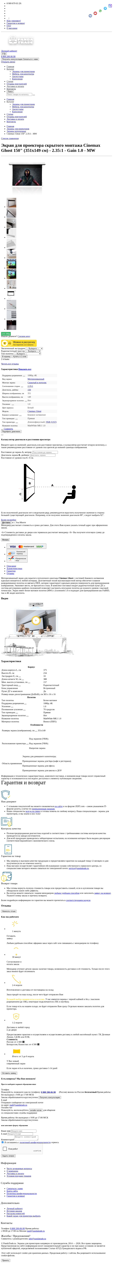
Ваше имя (5, 1131)
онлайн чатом (35, 1110)
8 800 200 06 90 (8, 56)
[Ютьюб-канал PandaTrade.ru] (95, 13)
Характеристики (14, 568)
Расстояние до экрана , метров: (16, 452)
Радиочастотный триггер (13, 351)
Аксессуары (17, 76)
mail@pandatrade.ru (18, 1105)
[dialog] (56, 477)
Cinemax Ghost (34, 411)
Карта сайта (12, 1191)
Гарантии (11, 571)
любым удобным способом (66, 893)
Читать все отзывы (10, 364)
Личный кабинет (15, 1208)
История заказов (14, 1211)
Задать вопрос (8, 1156)
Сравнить (8, 429)
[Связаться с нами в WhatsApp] (100, 11)
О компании (12, 1171)
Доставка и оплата (15, 86)
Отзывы (10, 573)
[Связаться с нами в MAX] (110, 6)
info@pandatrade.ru (37, 1239)
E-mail (4, 1134)
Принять (5, 1260)
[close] (2, 434)
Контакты (11, 89)
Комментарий (7, 1139)
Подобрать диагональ (11, 431)
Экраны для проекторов (23, 71)
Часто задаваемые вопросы (19, 1168)
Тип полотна (7, 353)
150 (29, 390)
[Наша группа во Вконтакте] (90, 15)
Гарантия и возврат (16, 23)
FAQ (9, 26)
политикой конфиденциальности (35, 1142)
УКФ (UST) (51, 422)
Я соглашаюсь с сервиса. (31, 1142)
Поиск (10, 92)
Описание (11, 566)
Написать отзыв (8, 911)
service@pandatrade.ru (79, 868)
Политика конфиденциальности (22, 1193)
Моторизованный (36, 379)
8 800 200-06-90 (48, 1092)
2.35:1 (30, 386)
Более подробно (8, 520)
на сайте (59, 806)
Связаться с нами (15, 1188)
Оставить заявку (9, 1073)
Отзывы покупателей (17, 84)
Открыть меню (8, 62)
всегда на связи (33, 811)
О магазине (12, 28)
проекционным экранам (43, 809)
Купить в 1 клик (19, 357)
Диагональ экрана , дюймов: (15, 455)
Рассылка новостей (16, 1213)
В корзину (6, 357)
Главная (10, 66)
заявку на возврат (102, 893)
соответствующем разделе (78, 900)
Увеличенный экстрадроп (13, 348)
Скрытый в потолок (37, 382)
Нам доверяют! (14, 21)
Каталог (10, 69)
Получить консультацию (50, 1097)
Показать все (24, 369)
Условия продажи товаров (19, 1176)
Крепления (17, 79)
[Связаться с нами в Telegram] (105, 8)
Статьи (10, 81)
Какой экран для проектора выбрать (24, 1216)
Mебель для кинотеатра (23, 74)
